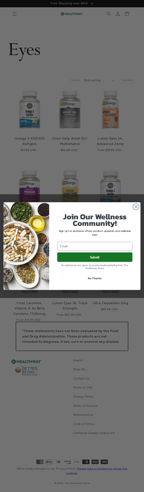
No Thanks (95, 278)
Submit (95, 257)
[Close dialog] (136, 207)
